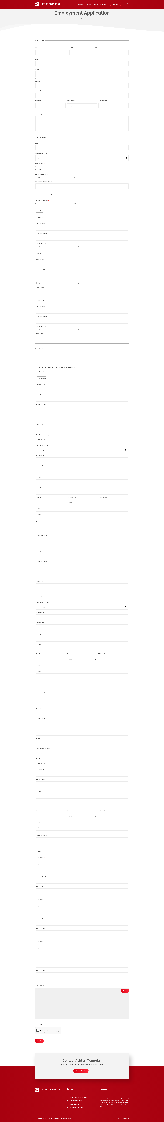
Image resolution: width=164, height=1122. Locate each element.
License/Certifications (41, 349)
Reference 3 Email (41, 970)
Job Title (38, 394)
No (77, 177)
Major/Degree (40, 287)
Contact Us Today (81, 1071)
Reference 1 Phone (41, 876)
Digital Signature (39, 985)
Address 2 (38, 91)
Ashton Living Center (76, 1094)
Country (38, 508)
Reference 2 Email (41, 928)
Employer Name (40, 384)
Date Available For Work (41, 153)
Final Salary (39, 424)
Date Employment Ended (43, 445)
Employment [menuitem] (103, 4)
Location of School (41, 233)
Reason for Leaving (41, 522)
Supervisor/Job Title (42, 455)
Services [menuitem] (81, 5)
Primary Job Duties (41, 404)
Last (96, 47)
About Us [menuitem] (89, 5)
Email (37, 69)
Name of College (40, 259)
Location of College (41, 269)
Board (117, 1118)
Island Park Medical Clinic (77, 1107)
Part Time (40, 170)
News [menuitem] (96, 4)
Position (37, 143)
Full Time (40, 166)
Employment (125, 1118)
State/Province (71, 100)
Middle (72, 47)
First (36, 47)
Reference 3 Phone (41, 960)
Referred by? (38, 114)
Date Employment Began (43, 435)
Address (37, 81)
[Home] (37, 4)
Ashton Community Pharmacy (78, 1097)
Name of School (40, 223)
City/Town (38, 100)
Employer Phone (40, 465)
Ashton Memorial (50, 3)
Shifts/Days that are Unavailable (44, 181)
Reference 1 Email (41, 886)
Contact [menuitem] (116, 4)
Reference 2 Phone (41, 918)
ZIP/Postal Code (102, 100)
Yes (39, 177)
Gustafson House (75, 1104)
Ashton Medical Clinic (76, 1100)
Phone (37, 59)
